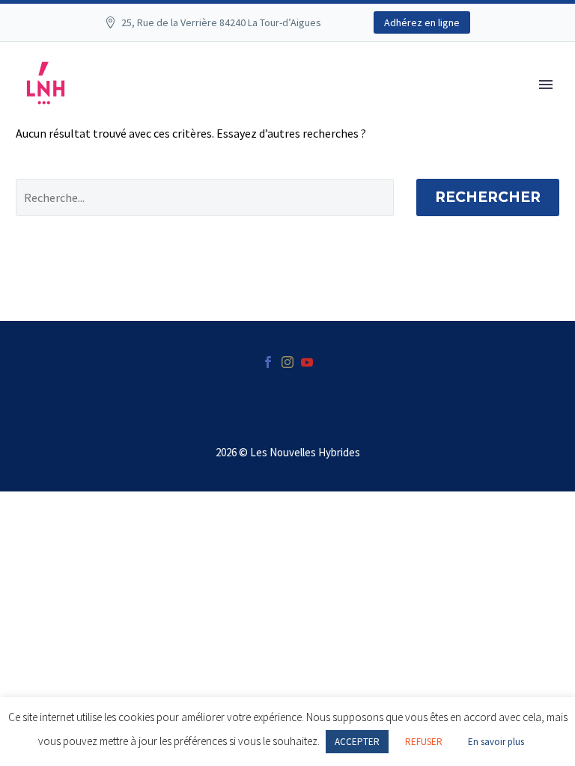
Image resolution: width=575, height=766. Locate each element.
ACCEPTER (357, 741)
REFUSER (423, 741)
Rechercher (488, 197)
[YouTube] (307, 362)
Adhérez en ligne (422, 22)
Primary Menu (545, 84)
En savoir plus (496, 741)
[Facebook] (268, 362)
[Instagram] (287, 362)
